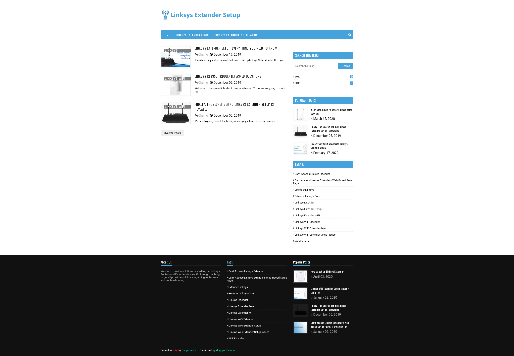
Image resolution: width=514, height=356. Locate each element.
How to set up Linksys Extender (327, 272)
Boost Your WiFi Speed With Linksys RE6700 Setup (329, 146)
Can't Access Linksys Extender (312, 173)
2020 (324, 76)
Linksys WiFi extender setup (311, 228)
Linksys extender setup (308, 209)
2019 (324, 82)
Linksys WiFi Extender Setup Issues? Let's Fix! (330, 291)
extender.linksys (304, 189)
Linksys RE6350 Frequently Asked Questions (228, 76)
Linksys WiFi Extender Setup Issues (315, 234)
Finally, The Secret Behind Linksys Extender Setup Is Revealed (234, 107)
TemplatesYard (190, 350)
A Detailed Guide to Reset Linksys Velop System (331, 112)
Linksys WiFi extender (307, 221)
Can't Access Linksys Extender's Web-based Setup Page (323, 182)
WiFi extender (302, 241)
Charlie (203, 54)
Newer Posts (173, 132)
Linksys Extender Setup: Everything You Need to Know (236, 48)
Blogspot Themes (225, 350)
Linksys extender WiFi (307, 215)
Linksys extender (304, 202)
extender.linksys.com (307, 196)
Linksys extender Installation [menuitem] (236, 35)
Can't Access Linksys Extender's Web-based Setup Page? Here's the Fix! (330, 325)
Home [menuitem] (166, 35)
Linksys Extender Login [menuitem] (192, 35)
